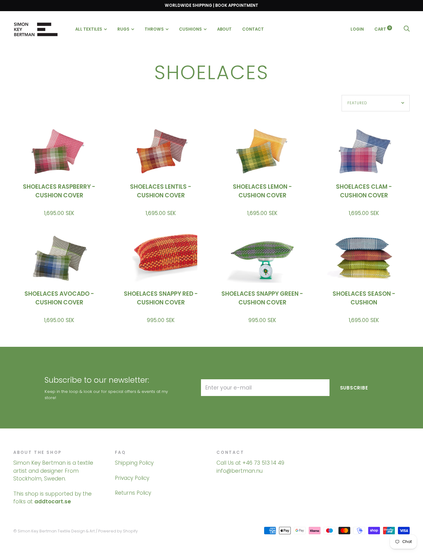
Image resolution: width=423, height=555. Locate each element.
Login (357, 29)
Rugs (123, 29)
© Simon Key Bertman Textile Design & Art (54, 531)
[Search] (406, 29)
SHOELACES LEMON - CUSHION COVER (262, 191)
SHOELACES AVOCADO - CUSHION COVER (59, 298)
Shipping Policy (134, 463)
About (224, 29)
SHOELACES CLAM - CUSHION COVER (364, 191)
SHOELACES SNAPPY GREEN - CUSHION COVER (262, 298)
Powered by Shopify (118, 531)
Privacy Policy (132, 478)
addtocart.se (52, 501)
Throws (154, 29)
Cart (382, 29)
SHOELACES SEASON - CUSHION (364, 298)
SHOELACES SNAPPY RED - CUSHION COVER (161, 298)
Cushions (190, 29)
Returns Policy (133, 493)
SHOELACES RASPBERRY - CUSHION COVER (59, 191)
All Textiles (88, 29)
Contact (253, 29)
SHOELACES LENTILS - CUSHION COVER (160, 191)
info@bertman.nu (239, 471)
